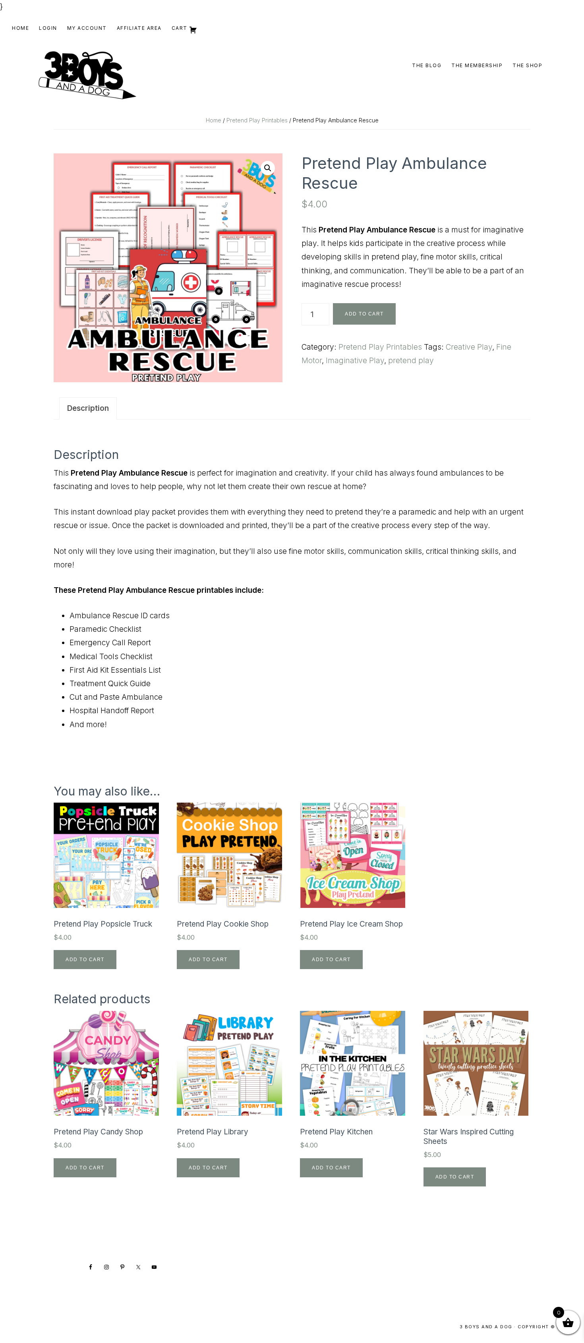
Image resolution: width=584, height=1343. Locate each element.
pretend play (411, 360)
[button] (268, 168)
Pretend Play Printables (257, 120)
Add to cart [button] (85, 959)
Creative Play (469, 347)
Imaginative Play (355, 360)
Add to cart (364, 314)
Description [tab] (88, 408)
